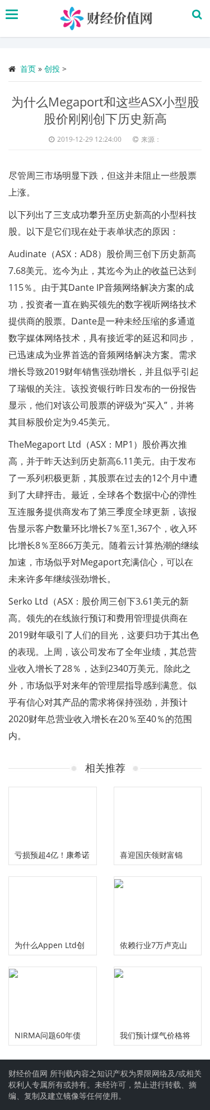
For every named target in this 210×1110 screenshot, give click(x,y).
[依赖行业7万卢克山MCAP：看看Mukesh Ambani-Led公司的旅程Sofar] (158, 906)
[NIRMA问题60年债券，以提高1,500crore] (52, 996)
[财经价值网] (108, 18)
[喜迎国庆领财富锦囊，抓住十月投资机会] (158, 816)
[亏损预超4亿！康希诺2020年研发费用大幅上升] (52, 816)
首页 (28, 68)
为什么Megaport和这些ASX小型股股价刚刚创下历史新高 (105, 110)
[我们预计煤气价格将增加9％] (158, 996)
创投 (52, 68)
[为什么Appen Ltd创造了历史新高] (52, 906)
